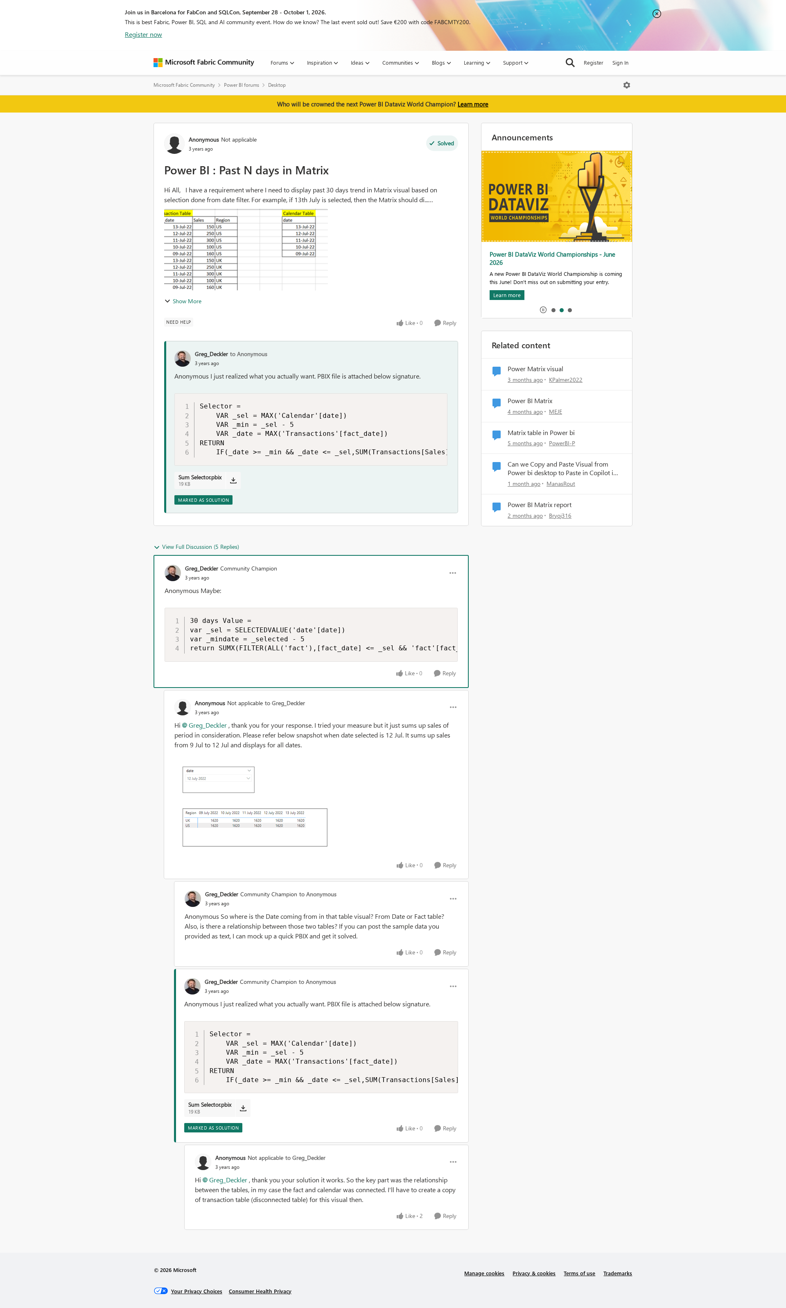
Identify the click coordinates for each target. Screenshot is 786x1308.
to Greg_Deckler (285, 703)
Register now (143, 34)
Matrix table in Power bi (541, 432)
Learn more (473, 104)
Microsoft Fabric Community (184, 85)
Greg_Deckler (211, 354)
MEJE (555, 411)
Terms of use (579, 1273)
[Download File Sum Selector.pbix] (233, 480)
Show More (187, 301)
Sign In (620, 62)
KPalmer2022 (566, 379)
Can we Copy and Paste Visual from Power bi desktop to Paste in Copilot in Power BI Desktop (562, 468)
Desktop (277, 85)
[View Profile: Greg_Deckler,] (182, 358)
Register (593, 62)
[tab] (553, 310)
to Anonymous (248, 354)
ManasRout (561, 483)
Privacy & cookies (534, 1273)
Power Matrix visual (535, 369)
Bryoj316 (560, 515)
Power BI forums (241, 85)
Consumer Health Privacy (260, 1291)
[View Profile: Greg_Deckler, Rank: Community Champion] (173, 573)
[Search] (570, 63)
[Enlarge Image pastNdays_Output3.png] (256, 808)
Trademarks (617, 1273)
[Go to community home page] (204, 62)
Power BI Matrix (530, 401)
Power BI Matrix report (539, 505)
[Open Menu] (626, 85)
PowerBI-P (562, 443)
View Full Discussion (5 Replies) (200, 546)
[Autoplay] (543, 310)
